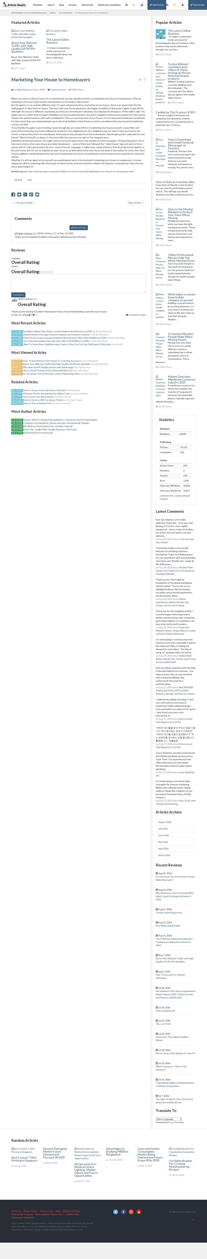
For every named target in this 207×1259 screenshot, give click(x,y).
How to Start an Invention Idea (175, 182)
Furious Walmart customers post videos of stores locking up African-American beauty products (179, 71)
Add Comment (79, 227)
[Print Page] (140, 79)
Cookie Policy (72, 1214)
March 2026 (164, 855)
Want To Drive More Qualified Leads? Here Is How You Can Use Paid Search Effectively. (67, 344)
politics (53, 12)
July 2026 (163, 828)
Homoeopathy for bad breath (38, 432)
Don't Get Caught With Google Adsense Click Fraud (50, 429)
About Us (16, 1211)
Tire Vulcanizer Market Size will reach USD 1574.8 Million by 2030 (56, 341)
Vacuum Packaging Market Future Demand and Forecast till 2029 (55, 1153)
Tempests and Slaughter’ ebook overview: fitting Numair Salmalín (56, 423)
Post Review (18, 295)
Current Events (65, 12)
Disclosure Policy (71, 1211)
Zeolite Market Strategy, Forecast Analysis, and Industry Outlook (56, 334)
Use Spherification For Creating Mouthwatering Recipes (180, 1165)
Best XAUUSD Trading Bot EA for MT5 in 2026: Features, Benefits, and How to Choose (175, 690)
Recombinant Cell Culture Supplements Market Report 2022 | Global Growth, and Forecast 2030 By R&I (176, 994)
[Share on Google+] (25, 195)
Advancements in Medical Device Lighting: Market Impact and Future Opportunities (86, 1169)
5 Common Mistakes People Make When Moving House (180, 336)
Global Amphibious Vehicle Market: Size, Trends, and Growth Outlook (172, 602)
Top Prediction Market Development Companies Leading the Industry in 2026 (174, 942)
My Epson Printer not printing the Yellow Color (46, 393)
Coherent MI (166, 495)
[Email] (37, 195)
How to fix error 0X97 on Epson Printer (43, 400)
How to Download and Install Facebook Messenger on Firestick (181, 144)
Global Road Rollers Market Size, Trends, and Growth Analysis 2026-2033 (176, 659)
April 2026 (163, 848)
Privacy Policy (30, 1211)
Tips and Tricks (163, 1023)
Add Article (199, 4)
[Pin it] (31, 195)
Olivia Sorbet (23, 89)
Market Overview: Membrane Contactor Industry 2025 (182, 379)
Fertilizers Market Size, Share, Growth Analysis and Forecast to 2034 (57, 331)
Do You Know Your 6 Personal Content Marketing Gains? (52, 373)
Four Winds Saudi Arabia (168, 925)
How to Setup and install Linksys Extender (45, 390)
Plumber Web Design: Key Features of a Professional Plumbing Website (175, 570)
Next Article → (136, 202)
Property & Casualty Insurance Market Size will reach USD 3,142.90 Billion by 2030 (64, 337)
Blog (61, 4)
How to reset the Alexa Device (38, 396)
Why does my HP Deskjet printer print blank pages (48, 367)
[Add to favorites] (145, 79)
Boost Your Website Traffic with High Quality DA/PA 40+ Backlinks (24, 47)
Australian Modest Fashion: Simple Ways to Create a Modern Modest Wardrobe (175, 630)
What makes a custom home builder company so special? (181, 297)
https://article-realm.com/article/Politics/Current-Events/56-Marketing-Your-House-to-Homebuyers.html (81, 171)
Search (51, 4)
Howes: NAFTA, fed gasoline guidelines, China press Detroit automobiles (60, 419)
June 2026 (163, 835)
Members (38, 4)
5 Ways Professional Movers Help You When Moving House (181, 257)
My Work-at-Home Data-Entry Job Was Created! (48, 426)
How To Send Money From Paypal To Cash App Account (51, 360)
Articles (73, 4)
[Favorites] (174, 5)
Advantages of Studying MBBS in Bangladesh (117, 1151)
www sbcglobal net (165, 1010)
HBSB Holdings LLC (47, 233)
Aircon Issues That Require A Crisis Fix (175, 1053)
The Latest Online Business (57, 41)
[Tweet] (19, 195)
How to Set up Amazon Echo (38, 403)
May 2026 (163, 842)
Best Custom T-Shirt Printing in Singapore (24, 1159)
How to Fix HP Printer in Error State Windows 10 (47, 370)
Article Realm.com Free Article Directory (29, 12)
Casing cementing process (169, 912)
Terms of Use (46, 1211)
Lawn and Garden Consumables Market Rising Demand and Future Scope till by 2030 (150, 1154)
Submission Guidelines (109, 4)
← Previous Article (23, 202)
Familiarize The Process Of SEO (176, 112)
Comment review (137, 314)
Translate (179, 1122)
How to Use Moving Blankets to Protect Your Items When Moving (180, 213)
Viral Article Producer (22, 1214)
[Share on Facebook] (13, 195)
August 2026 (164, 822)
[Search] (167, 5)
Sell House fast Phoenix (73, 236)
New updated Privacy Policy (49, 1214)
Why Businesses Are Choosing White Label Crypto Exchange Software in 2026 (175, 896)
